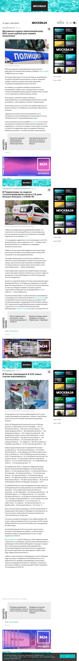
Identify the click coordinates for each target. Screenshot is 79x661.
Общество (18, 28)
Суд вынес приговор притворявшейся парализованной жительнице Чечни (17, 141)
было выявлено (39, 298)
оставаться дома (22, 309)
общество (7, 152)
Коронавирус (13, 331)
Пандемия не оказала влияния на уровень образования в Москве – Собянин (38, 610)
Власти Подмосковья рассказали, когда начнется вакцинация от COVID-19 (18, 319)
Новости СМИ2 (6, 178)
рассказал (33, 122)
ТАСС (26, 236)
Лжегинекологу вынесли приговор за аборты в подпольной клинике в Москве (38, 141)
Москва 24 (39, 23)
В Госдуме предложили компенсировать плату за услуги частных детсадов (19, 609)
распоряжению (12, 539)
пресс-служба (43, 71)
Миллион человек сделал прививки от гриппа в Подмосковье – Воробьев (38, 318)
